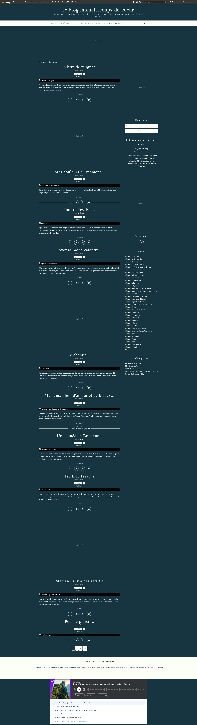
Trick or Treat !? (79, 476)
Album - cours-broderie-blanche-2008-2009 (141, 291)
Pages (98, 23)
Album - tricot (130, 342)
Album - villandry (131, 347)
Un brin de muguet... (80, 67)
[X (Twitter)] (137, 2)
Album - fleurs (130, 307)
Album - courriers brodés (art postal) (138, 288)
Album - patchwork (132, 318)
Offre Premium (129, 667)
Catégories (65, 23)
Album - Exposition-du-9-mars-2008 (138, 304)
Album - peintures (131, 320)
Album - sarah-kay (132, 336)
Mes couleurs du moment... (80, 172)
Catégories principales (83, 23)
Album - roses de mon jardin (135, 328)
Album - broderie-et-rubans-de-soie (138, 267)
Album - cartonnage (132, 278)
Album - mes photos (132, 315)
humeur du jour (79, 70)
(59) (134, 374)
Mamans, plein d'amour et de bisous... (80, 395)
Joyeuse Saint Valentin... (79, 250)
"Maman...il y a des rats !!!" (79, 581)
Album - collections (132, 283)
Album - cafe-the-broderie (134, 275)
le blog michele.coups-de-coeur (98, 10)
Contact (118, 23)
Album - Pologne (131, 323)
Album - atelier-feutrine (134, 259)
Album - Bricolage (132, 262)
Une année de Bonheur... (79, 435)
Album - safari (130, 334)
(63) (130, 369)
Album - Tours (130, 339)
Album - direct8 (131, 294)
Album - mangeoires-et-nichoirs (136, 310)
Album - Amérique (132, 256)
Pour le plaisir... (79, 621)
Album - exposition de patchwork (137, 296)
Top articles (81, 667)
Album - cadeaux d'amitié (134, 270)
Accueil (54, 23)
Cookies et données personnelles (143, 667)
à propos (104, 695)
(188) (133, 363)
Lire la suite (79, 95)
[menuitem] (54, 23)
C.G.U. (104, 667)
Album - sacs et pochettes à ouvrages (138, 331)
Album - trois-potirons (133, 344)
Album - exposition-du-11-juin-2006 (138, 302)
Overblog (110, 661)
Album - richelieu (131, 326)
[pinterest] (140, 2)
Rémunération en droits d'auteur (115, 667)
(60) (141, 371)
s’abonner (80, 695)
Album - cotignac (131, 286)
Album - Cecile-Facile (133, 280)
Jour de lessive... (79, 209)
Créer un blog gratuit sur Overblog (67, 667)
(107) (132, 366)
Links (127, 350)
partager (92, 695)
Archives (108, 23)
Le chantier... (79, 355)
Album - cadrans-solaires (134, 272)
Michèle (143, 163)
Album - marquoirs (132, 312)
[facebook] (133, 2)
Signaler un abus (96, 667)
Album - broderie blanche (134, 264)
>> (85, 648)
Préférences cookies (158, 667)
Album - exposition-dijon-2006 (136, 299)
